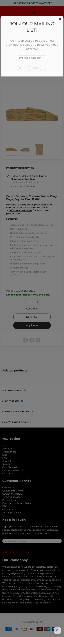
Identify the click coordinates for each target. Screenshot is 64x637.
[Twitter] (20, 68)
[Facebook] (28, 68)
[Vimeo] (43, 68)
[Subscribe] (44, 57)
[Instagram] (35, 68)
